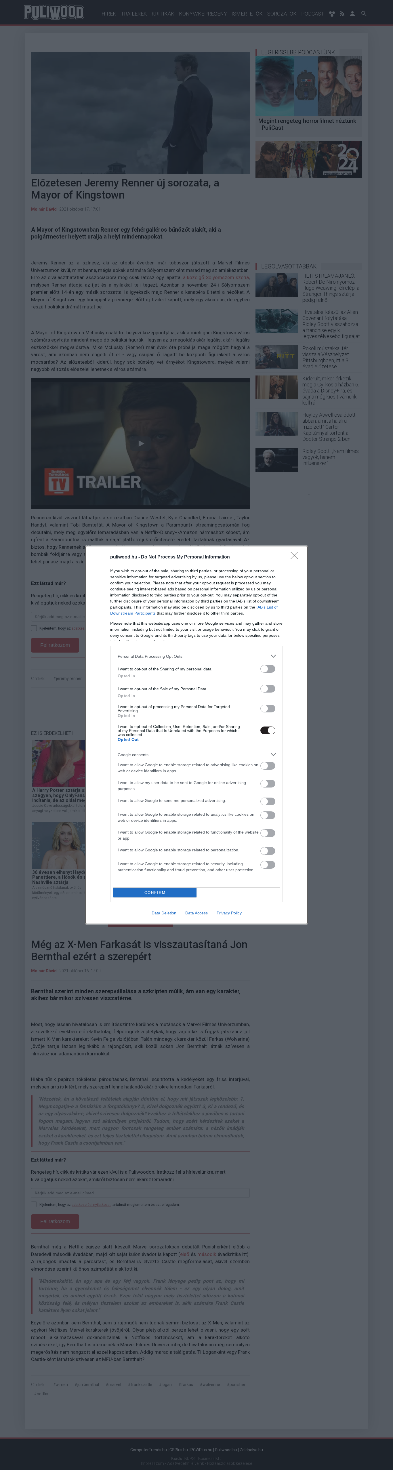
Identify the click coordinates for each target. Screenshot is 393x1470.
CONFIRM (155, 893)
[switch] (267, 669)
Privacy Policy (229, 913)
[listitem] (196, 656)
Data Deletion (164, 913)
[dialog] (196, 735)
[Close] (296, 557)
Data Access (196, 913)
